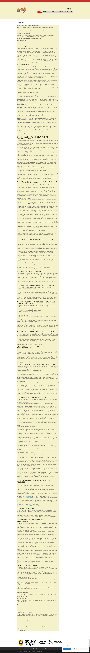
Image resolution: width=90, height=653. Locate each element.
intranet (41, 648)
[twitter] (71, 9)
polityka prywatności (30, 648)
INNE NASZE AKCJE (4, 0)
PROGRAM (52, 11)
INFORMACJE (45, 11)
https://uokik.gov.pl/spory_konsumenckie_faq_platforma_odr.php (28, 505)
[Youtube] (67, 9)
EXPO (57, 11)
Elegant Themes (27, 651)
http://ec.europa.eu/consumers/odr (28, 497)
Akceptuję (67, 648)
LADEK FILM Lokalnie (38, 0)
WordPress (40, 651)
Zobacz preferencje (84, 648)
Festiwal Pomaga (15, 0)
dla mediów (23, 648)
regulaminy (37, 648)
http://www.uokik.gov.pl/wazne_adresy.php (43, 492)
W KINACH (61, 11)
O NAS (71, 11)
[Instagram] (70, 9)
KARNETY (40, 11)
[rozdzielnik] (10, 0)
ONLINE (66, 11)
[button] (87, 639)
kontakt (18, 648)
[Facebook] (69, 9)
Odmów (75, 648)
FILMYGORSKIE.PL (27, 0)
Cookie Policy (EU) (47, 648)
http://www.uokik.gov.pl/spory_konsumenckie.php (25, 492)
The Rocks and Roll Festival (61, 8)
